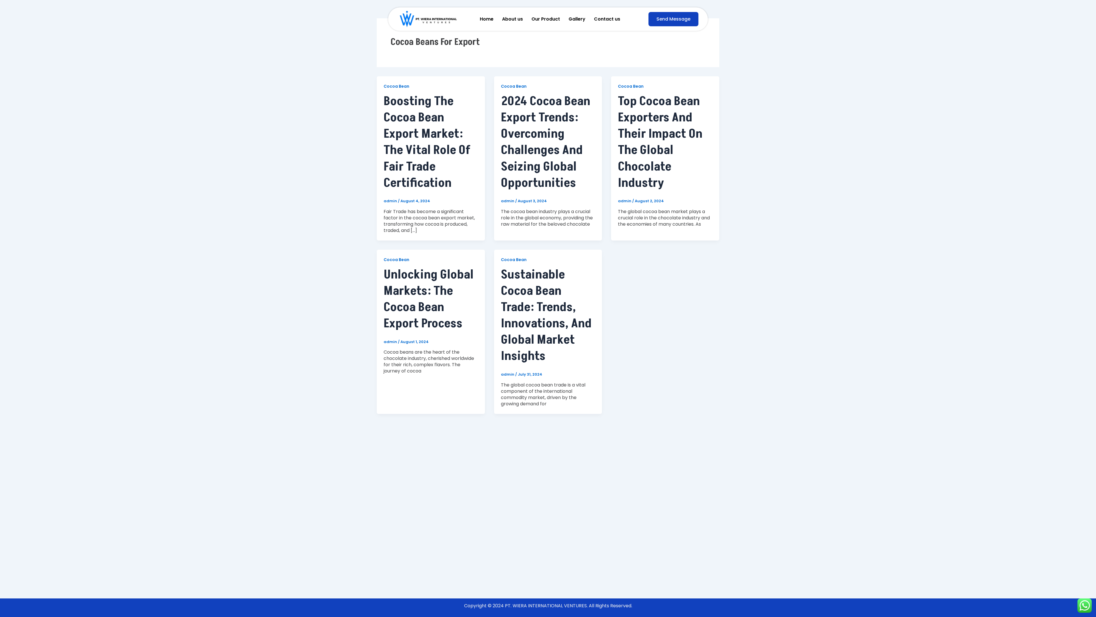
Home (486, 19)
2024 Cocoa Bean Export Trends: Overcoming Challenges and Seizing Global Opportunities (545, 142)
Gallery (577, 19)
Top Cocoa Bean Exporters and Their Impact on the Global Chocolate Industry (660, 142)
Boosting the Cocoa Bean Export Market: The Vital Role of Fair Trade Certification (427, 142)
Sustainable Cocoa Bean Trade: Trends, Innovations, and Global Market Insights (546, 315)
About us (512, 19)
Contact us (607, 19)
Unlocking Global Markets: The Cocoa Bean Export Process (429, 299)
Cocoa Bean (396, 86)
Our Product (545, 19)
